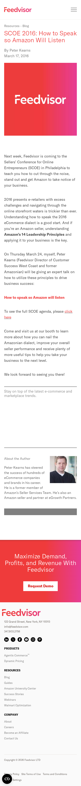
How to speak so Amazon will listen (34, 297)
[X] (13, 639)
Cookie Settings (13, 779)
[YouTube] (26, 639)
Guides (8, 682)
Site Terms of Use (31, 774)
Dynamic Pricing (14, 661)
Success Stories (14, 694)
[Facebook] (19, 639)
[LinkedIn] (6, 639)
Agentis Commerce (16, 655)
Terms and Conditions (55, 774)
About (8, 721)
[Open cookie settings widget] (7, 779)
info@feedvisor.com (16, 626)
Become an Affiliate (16, 732)
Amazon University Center (20, 688)
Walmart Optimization (17, 705)
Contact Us (11, 738)
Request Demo (40, 586)
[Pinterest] (39, 639)
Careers (9, 727)
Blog (7, 677)
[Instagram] (33, 639)
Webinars (10, 699)
